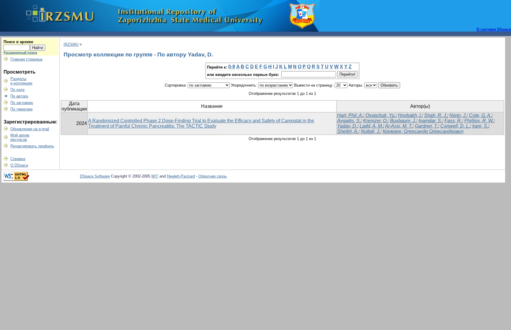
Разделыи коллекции (21, 81)
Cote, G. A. (480, 115)
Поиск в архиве (18, 42)
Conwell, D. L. (455, 126)
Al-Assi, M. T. (399, 126)
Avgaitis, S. (349, 120)
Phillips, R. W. (479, 120)
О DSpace (19, 165)
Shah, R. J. (435, 115)
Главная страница (26, 59)
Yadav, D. (347, 126)
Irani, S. (480, 126)
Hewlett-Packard (181, 176)
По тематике (21, 109)
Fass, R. (453, 120)
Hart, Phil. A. (350, 115)
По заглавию (21, 102)
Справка (17, 159)
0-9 (231, 66)
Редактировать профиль (32, 146)
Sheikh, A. (347, 131)
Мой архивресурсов (19, 137)
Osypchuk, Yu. (381, 115)
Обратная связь (212, 176)
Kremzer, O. (375, 120)
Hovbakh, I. (410, 115)
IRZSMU (71, 44)
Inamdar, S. (430, 120)
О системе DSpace (493, 29)
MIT (154, 176)
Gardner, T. (426, 126)
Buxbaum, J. (403, 120)
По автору (19, 96)
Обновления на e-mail (29, 129)
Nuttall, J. (370, 131)
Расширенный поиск (20, 52)
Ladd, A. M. (371, 126)
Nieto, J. (458, 115)
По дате (17, 89)
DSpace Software (95, 176)
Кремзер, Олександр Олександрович (423, 131)
